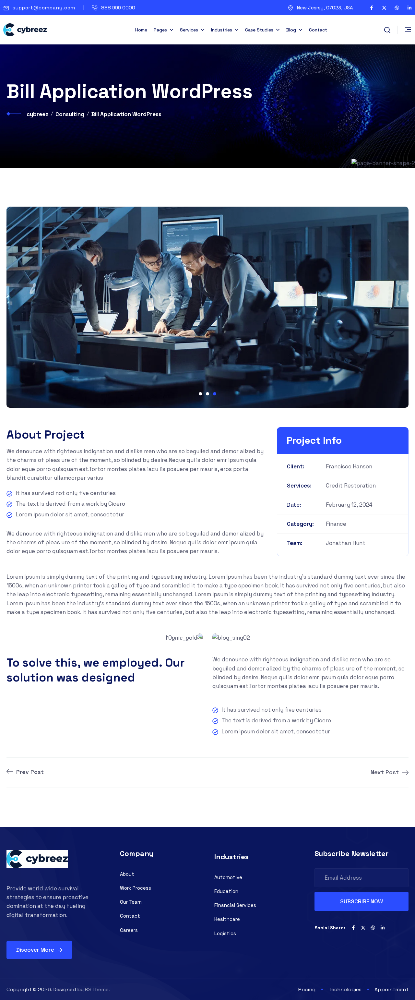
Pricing (306, 989)
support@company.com (44, 8)
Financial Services (235, 905)
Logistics (225, 933)
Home (141, 30)
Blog (291, 30)
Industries (221, 30)
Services (189, 30)
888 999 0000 (118, 8)
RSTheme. (97, 989)
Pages (160, 30)
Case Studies (259, 30)
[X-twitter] (384, 8)
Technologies (345, 989)
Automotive (228, 877)
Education (226, 891)
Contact (318, 30)
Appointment (391, 989)
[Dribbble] (397, 8)
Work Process (135, 888)
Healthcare (227, 919)
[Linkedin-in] (409, 8)
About (127, 874)
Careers (129, 930)
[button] (200, 393)
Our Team (131, 902)
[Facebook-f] (371, 8)
